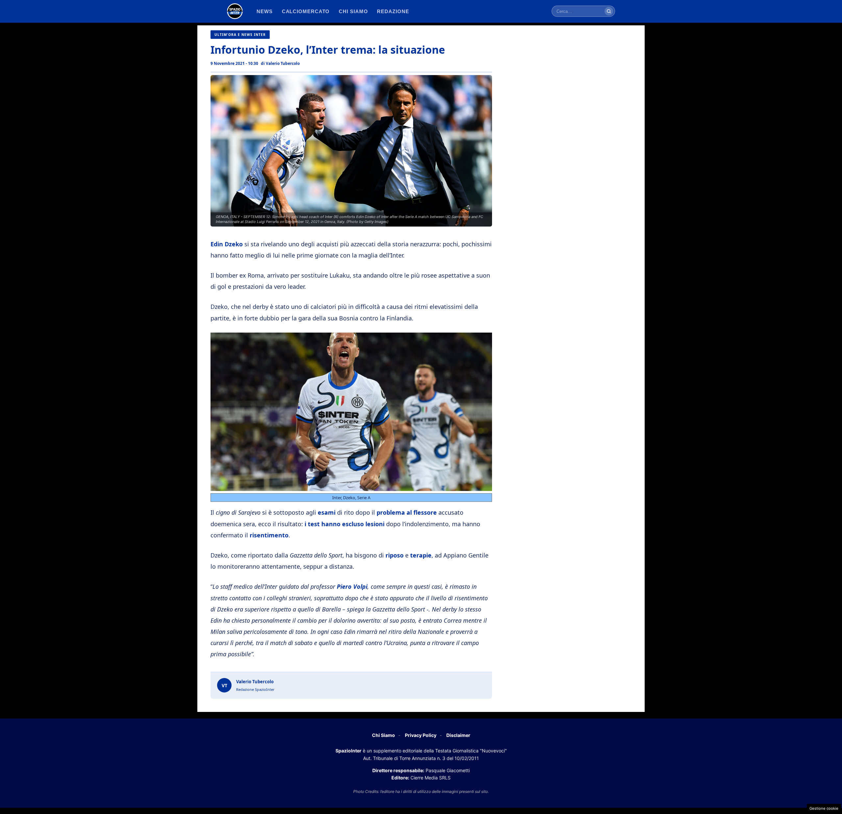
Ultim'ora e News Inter (240, 34)
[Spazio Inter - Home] (235, 11)
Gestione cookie (823, 808)
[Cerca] (609, 11)
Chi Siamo (383, 735)
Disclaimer (458, 735)
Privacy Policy (420, 735)
